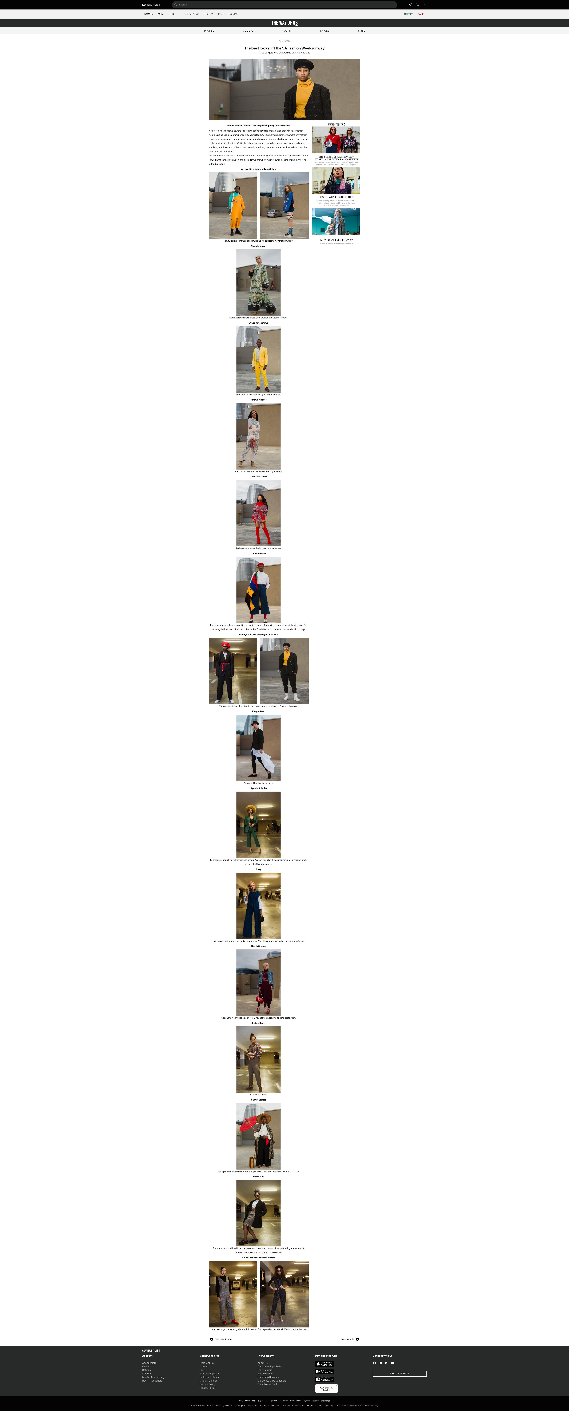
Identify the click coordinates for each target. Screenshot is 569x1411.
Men (160, 14)
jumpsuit (243, 1329)
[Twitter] (386, 1363)
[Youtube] (392, 1363)
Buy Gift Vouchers (152, 1381)
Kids (172, 14)
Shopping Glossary (246, 1405)
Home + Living (190, 14)
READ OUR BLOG (399, 1373)
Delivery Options (209, 1377)
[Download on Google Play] (324, 1371)
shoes (283, 625)
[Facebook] (374, 1363)
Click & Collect (208, 1381)
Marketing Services (268, 1377)
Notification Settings (153, 1377)
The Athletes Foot (267, 1384)
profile (209, 31)
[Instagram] (380, 1363)
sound (286, 31)
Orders (146, 1366)
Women (148, 14)
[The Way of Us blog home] (284, 23)
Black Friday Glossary (349, 1405)
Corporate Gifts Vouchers (272, 1381)
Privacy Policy (207, 1388)
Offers (408, 14)
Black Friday (371, 1405)
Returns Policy (208, 1384)
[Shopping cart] (418, 5)
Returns (146, 1370)
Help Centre (207, 1363)
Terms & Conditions (202, 1405)
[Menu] (336, 1386)
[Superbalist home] (151, 5)
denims (224, 629)
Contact (204, 1366)
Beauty (208, 14)
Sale (421, 14)
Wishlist (146, 1373)
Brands (233, 14)
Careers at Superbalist (270, 1366)
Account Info (149, 1363)
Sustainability (265, 1373)
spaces (324, 31)
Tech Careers (265, 1370)
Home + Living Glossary (320, 1405)
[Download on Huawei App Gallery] (324, 1379)
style (361, 31)
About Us (263, 1363)
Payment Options (209, 1373)
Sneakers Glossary (293, 1405)
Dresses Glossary (269, 1405)
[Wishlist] (411, 5)
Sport (220, 14)
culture (248, 31)
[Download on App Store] (324, 1364)
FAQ (202, 1370)
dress (252, 318)
